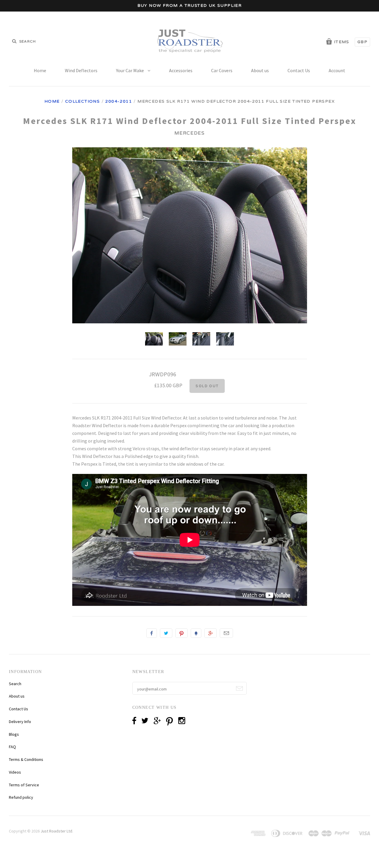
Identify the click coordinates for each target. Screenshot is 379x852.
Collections (82, 101)
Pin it (181, 633)
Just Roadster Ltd (56, 831)
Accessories (180, 70)
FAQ (12, 746)
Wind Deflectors (81, 70)
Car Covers (221, 70)
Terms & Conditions (26, 759)
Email (226, 633)
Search (15, 683)
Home (40, 70)
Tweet (166, 633)
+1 (210, 633)
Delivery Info (20, 721)
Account (337, 70)
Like (151, 633)
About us (260, 70)
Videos (15, 772)
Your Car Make (130, 70)
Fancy (196, 633)
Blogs (14, 734)
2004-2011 (118, 101)
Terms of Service (24, 785)
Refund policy (21, 797)
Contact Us (299, 70)
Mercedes (189, 133)
